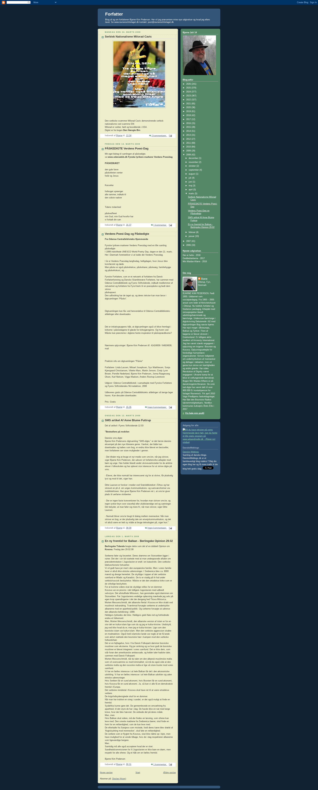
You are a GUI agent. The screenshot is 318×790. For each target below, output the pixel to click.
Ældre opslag (169, 772)
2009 (188, 151)
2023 (188, 96)
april (191, 189)
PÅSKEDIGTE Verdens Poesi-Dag (126, 148)
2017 (188, 119)
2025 (188, 88)
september (194, 170)
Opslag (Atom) (119, 779)
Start (137, 772)
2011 (188, 143)
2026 (188, 84)
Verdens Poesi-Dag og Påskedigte (127, 233)
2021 (188, 103)
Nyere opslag (106, 772)
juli (190, 178)
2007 (188, 241)
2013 (188, 135)
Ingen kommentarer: (157, 407)
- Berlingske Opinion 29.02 (139, 541)
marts (192, 193)
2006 (188, 245)
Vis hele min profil (194, 413)
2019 (188, 111)
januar (192, 236)
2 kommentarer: (159, 136)
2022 (188, 100)
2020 (188, 107)
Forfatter (114, 14)
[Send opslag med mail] (170, 136)
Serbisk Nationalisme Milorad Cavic (128, 36)
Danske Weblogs (191, 452)
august (192, 174)
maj (191, 185)
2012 (188, 139)
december (194, 158)
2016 (188, 123)
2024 (188, 92)
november (194, 162)
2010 (188, 147)
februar (192, 232)
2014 (188, 131)
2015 (188, 127)
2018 (188, 115)
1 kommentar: (160, 225)
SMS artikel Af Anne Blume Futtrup (128, 420)
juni (191, 182)
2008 (188, 155)
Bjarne (204, 279)
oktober (192, 166)
